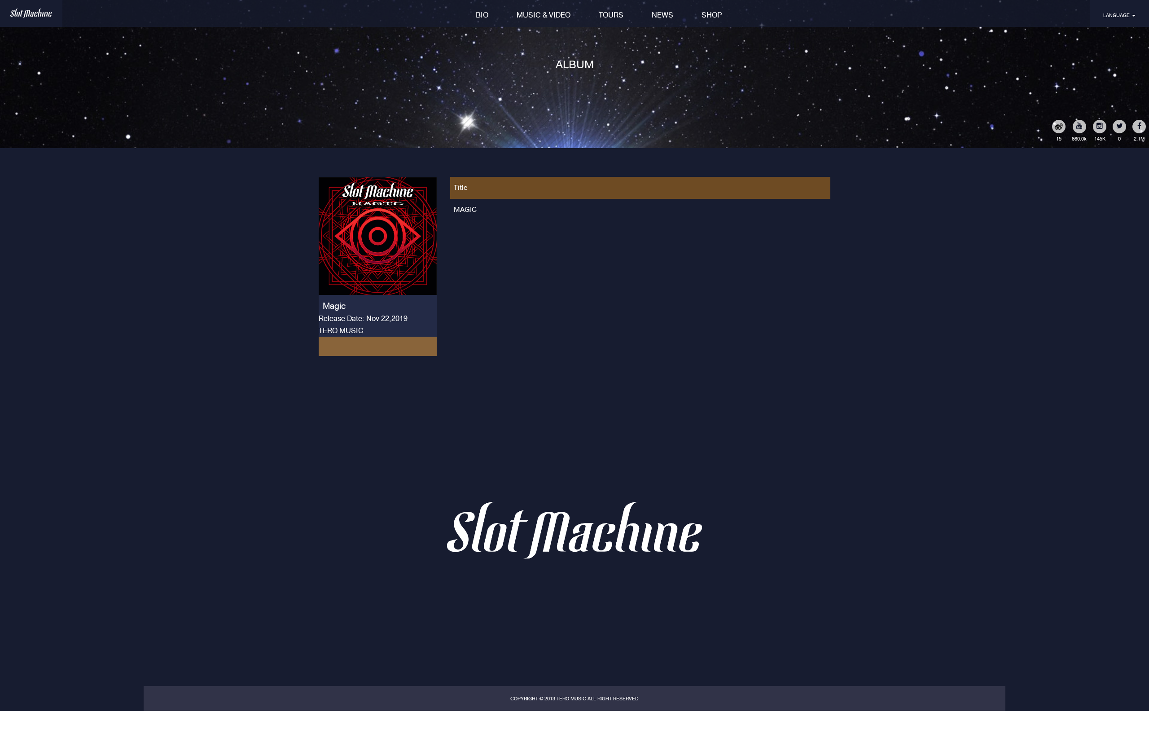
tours (611, 15)
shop (712, 15)
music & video (543, 15)
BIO (482, 15)
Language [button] (1117, 15)
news (662, 15)
